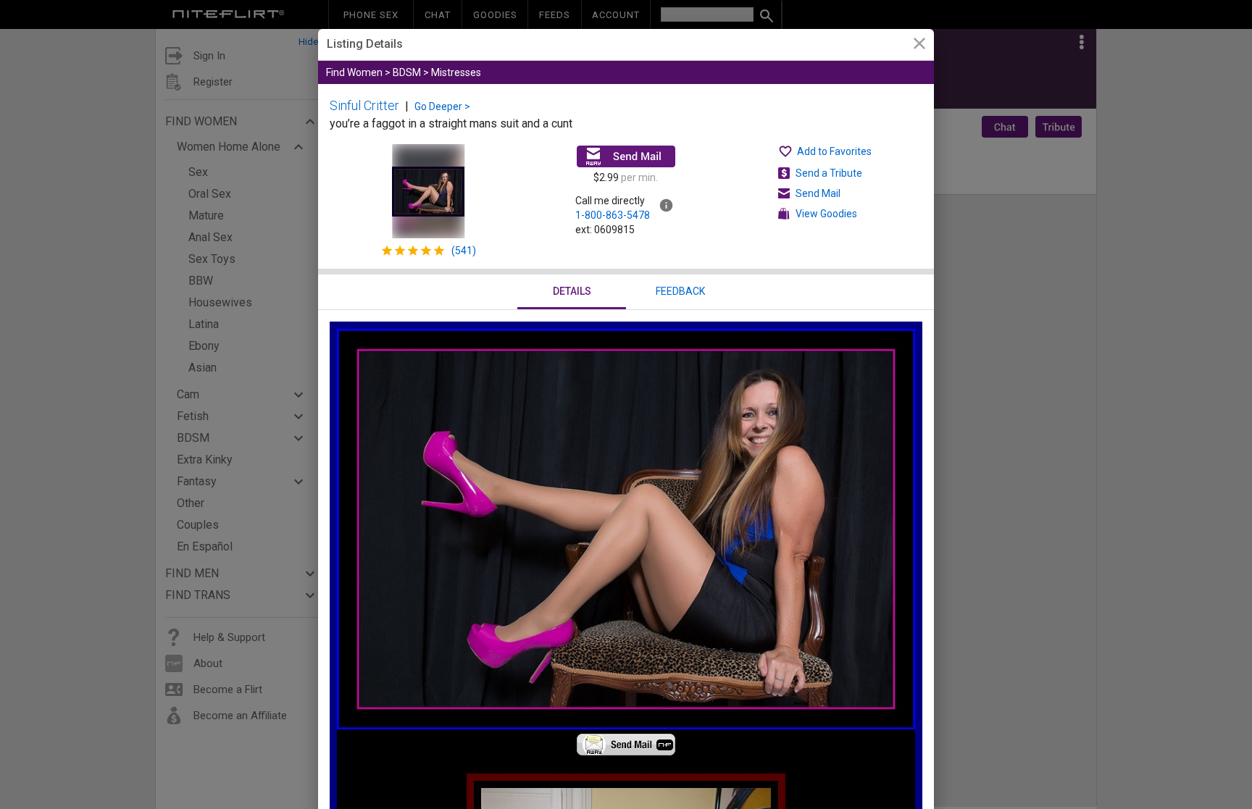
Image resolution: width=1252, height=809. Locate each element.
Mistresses (456, 72)
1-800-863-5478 (612, 215)
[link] (919, 45)
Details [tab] (572, 291)
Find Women (354, 72)
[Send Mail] (626, 156)
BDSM (407, 72)
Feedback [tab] (680, 291)
